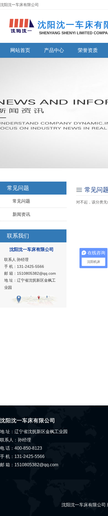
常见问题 (21, 201)
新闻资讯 (21, 214)
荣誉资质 (88, 50)
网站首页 (20, 50)
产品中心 (54, 50)
